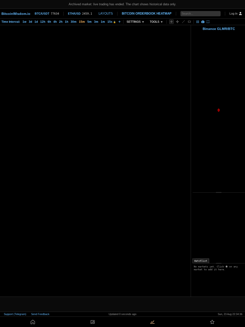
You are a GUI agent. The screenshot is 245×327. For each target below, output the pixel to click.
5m (89, 21)
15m (82, 21)
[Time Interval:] (119, 22)
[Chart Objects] (197, 22)
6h (49, 21)
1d (36, 21)
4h (55, 21)
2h (60, 21)
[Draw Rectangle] (189, 21)
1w (24, 21)
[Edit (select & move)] (177, 21)
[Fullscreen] (208, 22)
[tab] (200, 261)
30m (74, 21)
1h (66, 21)
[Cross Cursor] (171, 21)
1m (103, 21)
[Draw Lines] (183, 21)
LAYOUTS (106, 13)
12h (42, 21)
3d (30, 21)
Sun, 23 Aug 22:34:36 (230, 314)
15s (111, 21)
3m (96, 21)
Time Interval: (10, 21)
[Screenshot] (202, 22)
